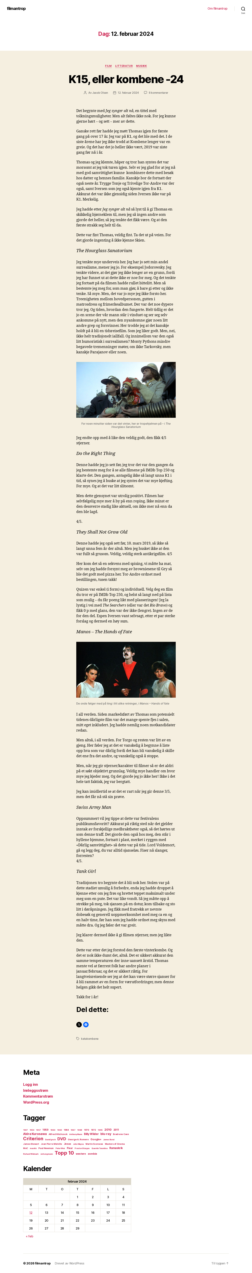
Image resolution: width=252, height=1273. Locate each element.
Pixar (70, 1148)
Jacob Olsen (100, 92)
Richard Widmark (31, 1154)
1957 (38, 1130)
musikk (33, 1148)
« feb (29, 1236)
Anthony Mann (75, 1134)
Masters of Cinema (115, 1144)
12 (30, 1212)
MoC (25, 1148)
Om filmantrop (217, 8)
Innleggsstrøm (35, 1090)
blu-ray (105, 1134)
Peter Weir (60, 1148)
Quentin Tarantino (99, 1148)
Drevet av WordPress (69, 1263)
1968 (79, 1130)
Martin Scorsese (94, 1144)
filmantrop (16, 9)
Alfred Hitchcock (58, 1134)
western (81, 1153)
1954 (32, 1130)
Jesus (67, 1143)
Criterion (33, 1138)
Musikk (141, 65)
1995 (100, 1130)
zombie (92, 1153)
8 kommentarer (158, 92)
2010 (108, 1129)
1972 (93, 1130)
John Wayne (78, 1144)
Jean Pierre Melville (51, 1144)
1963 (59, 1130)
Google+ (96, 1139)
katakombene (90, 1038)
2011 (116, 1129)
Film (108, 65)
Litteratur (124, 65)
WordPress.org (36, 1102)
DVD (61, 1138)
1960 (52, 1130)
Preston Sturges (82, 1148)
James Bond (108, 1140)
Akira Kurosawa (35, 1134)
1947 (25, 1130)
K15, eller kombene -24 (126, 79)
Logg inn (30, 1084)
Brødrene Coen (121, 1134)
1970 (86, 1130)
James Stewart (31, 1144)
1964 (66, 1130)
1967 (73, 1130)
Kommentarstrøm (38, 1096)
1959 (46, 1129)
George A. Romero (78, 1139)
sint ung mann (46, 1154)
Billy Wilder (91, 1134)
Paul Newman (46, 1148)
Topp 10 (64, 1153)
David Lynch (50, 1140)
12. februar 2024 (128, 92)
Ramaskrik (116, 1148)
